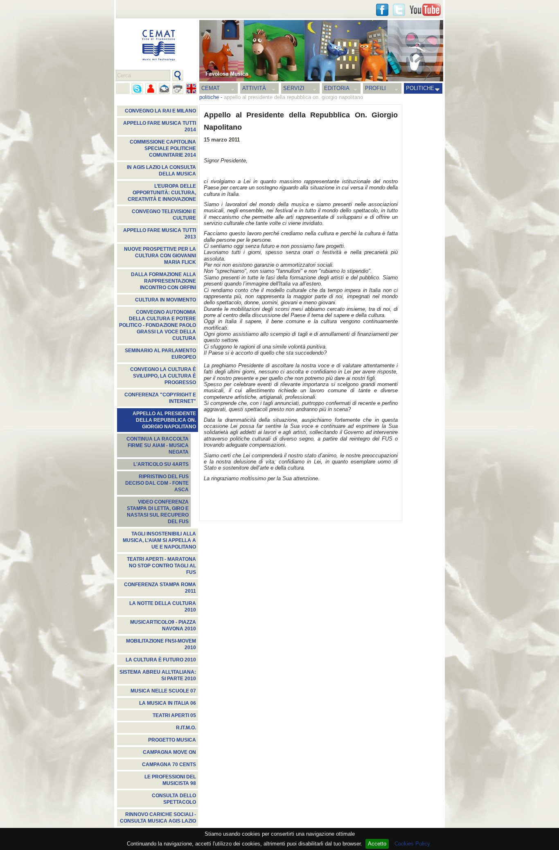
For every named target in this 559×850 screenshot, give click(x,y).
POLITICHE (420, 88)
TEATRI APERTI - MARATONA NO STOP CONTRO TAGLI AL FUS (161, 566)
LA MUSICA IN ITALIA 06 (167, 703)
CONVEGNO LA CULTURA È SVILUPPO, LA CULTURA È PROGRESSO (163, 376)
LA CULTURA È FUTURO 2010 (161, 659)
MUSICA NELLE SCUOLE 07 (163, 690)
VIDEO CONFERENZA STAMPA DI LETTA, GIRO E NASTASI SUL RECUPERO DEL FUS (158, 511)
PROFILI (375, 88)
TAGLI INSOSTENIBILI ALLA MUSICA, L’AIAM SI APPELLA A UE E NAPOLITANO (159, 540)
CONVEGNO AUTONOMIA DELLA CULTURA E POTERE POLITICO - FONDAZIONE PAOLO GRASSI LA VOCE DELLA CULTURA (157, 325)
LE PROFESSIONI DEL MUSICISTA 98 (170, 780)
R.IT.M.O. (186, 727)
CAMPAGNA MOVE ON (169, 752)
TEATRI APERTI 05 (174, 715)
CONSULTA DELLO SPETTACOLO (174, 799)
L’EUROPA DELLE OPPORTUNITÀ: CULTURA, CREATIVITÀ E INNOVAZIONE (162, 193)
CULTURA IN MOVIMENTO (165, 299)
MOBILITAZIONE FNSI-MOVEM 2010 (161, 644)
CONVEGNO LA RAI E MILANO (160, 110)
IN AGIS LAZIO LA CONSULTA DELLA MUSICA (161, 170)
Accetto (377, 844)
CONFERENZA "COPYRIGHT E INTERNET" (160, 398)
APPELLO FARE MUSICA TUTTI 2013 (159, 233)
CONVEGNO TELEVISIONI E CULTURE (164, 214)
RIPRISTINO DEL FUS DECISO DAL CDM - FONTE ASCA (157, 483)
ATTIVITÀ (254, 88)
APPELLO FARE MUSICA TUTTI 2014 (159, 126)
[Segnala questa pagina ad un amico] (150, 88)
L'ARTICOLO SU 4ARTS (161, 464)
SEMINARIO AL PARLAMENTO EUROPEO (160, 354)
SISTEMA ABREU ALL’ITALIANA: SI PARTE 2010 (157, 675)
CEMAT (210, 88)
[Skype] (137, 88)
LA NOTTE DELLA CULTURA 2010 (162, 606)
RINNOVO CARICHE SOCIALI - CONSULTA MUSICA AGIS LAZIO (158, 817)
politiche (209, 97)
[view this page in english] (191, 88)
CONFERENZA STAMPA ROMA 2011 (160, 588)
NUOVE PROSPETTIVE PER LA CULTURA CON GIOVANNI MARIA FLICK (160, 256)
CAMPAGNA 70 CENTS (169, 764)
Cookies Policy (412, 844)
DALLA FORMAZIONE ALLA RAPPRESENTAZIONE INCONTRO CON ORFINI (163, 281)
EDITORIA (336, 88)
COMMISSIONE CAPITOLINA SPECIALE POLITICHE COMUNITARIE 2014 (163, 148)
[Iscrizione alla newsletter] (164, 88)
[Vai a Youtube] (425, 10)
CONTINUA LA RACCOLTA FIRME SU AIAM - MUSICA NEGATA (157, 445)
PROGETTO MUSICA (172, 740)
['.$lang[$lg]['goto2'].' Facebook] (382, 10)
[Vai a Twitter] (399, 10)
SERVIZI (293, 88)
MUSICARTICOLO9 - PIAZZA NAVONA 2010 (163, 625)
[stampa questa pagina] (177, 88)
